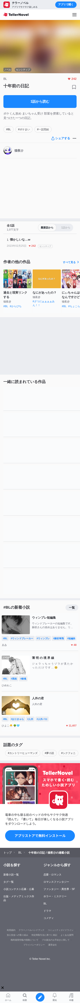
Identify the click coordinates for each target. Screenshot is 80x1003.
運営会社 (52, 945)
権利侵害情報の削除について (24, 940)
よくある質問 (67, 935)
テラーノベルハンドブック (31, 930)
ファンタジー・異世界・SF (59, 889)
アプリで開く (66, 4)
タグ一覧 (8, 881)
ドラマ (47, 910)
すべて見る (69, 262)
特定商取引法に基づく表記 (44, 935)
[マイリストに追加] (74, 87)
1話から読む (40, 101)
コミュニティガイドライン (60, 930)
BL (45, 903)
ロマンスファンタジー (56, 881)
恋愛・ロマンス (52, 874)
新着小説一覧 (11, 874)
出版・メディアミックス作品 (18, 898)
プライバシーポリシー (34, 945)
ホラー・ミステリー (55, 896)
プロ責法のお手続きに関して (56, 940)
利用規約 (11, 930)
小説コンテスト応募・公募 (18, 889)
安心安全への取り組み (17, 935)
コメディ (49, 918)
